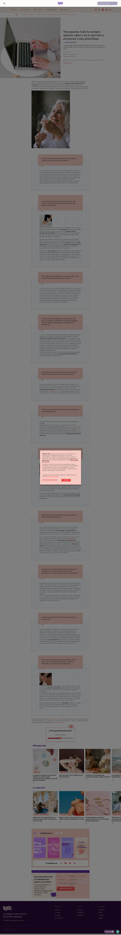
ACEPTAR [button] (66, 480)
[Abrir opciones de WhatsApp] (117, 931)
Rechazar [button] (54, 480)
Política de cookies (53, 476)
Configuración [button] (46, 480)
